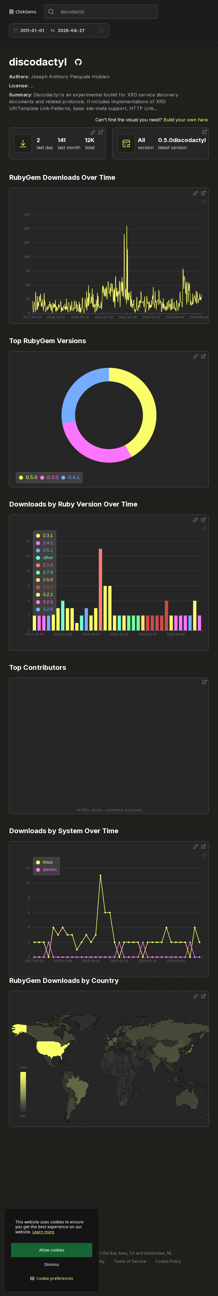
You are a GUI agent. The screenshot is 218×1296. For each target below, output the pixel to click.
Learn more (43, 1231)
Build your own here (186, 120)
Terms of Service (130, 1261)
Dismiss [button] (51, 1264)
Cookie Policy (168, 1261)
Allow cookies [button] (51, 1250)
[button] (51, 1278)
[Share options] (93, 132)
